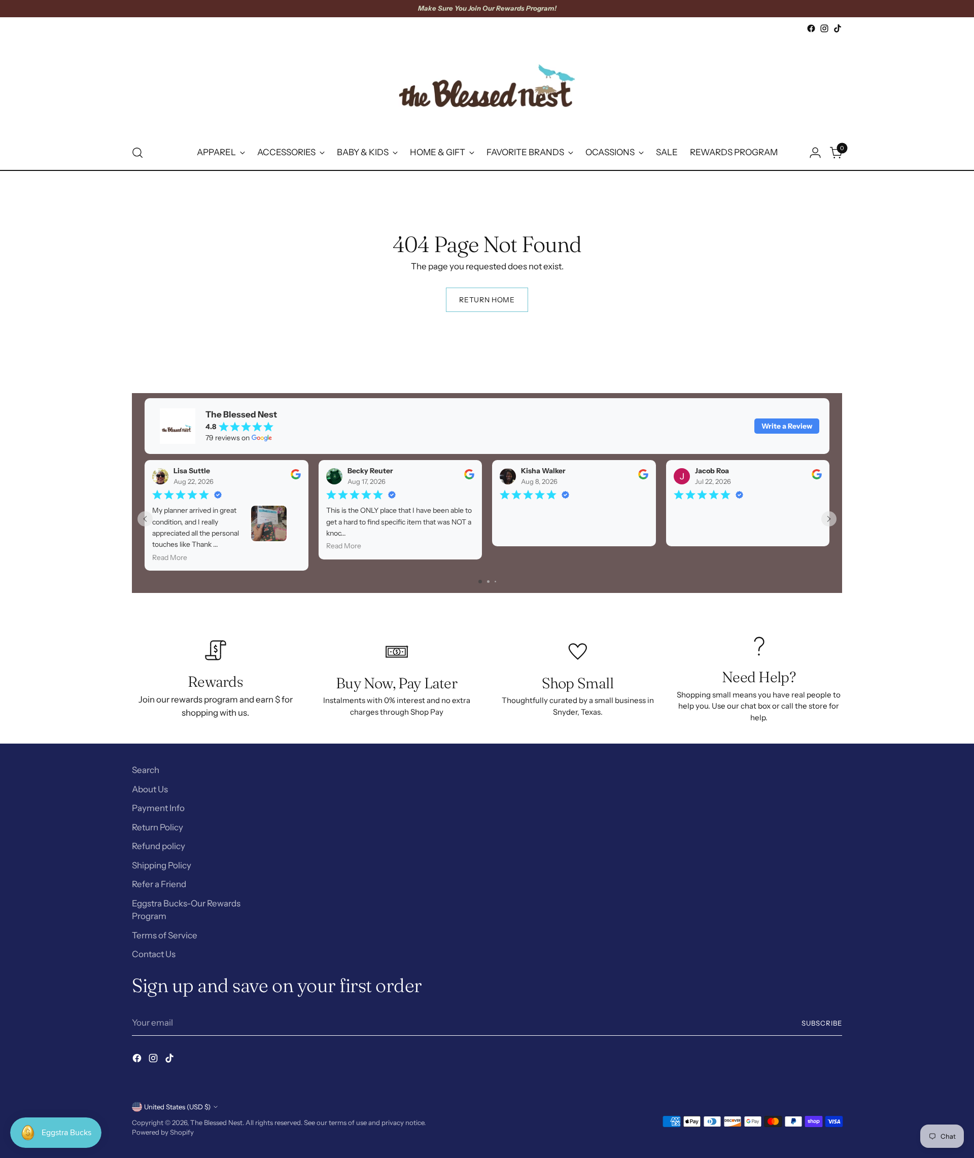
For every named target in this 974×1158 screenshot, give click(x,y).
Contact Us (154, 954)
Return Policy (157, 827)
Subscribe (822, 1023)
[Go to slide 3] (495, 581)
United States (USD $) (177, 1107)
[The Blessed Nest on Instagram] (824, 28)
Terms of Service (164, 935)
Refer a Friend (159, 884)
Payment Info (158, 808)
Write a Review (786, 426)
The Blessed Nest (216, 1122)
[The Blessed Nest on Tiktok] (837, 28)
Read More (169, 557)
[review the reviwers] (296, 476)
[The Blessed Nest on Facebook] (811, 28)
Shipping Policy (161, 865)
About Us (150, 789)
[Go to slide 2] (488, 581)
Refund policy (158, 846)
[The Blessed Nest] (487, 85)
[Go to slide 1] (480, 581)
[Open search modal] (137, 153)
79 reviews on (227, 437)
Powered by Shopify (163, 1132)
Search (145, 770)
